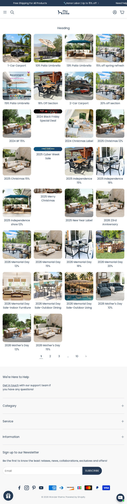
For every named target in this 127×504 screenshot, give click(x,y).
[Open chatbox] (120, 498)
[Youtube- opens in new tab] (41, 487)
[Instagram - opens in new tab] (26, 487)
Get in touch (11, 385)
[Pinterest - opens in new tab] (34, 487)
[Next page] (85, 356)
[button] (5, 12)
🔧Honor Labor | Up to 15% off (69, 3)
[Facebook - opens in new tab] (19, 487)
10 (77, 356)
